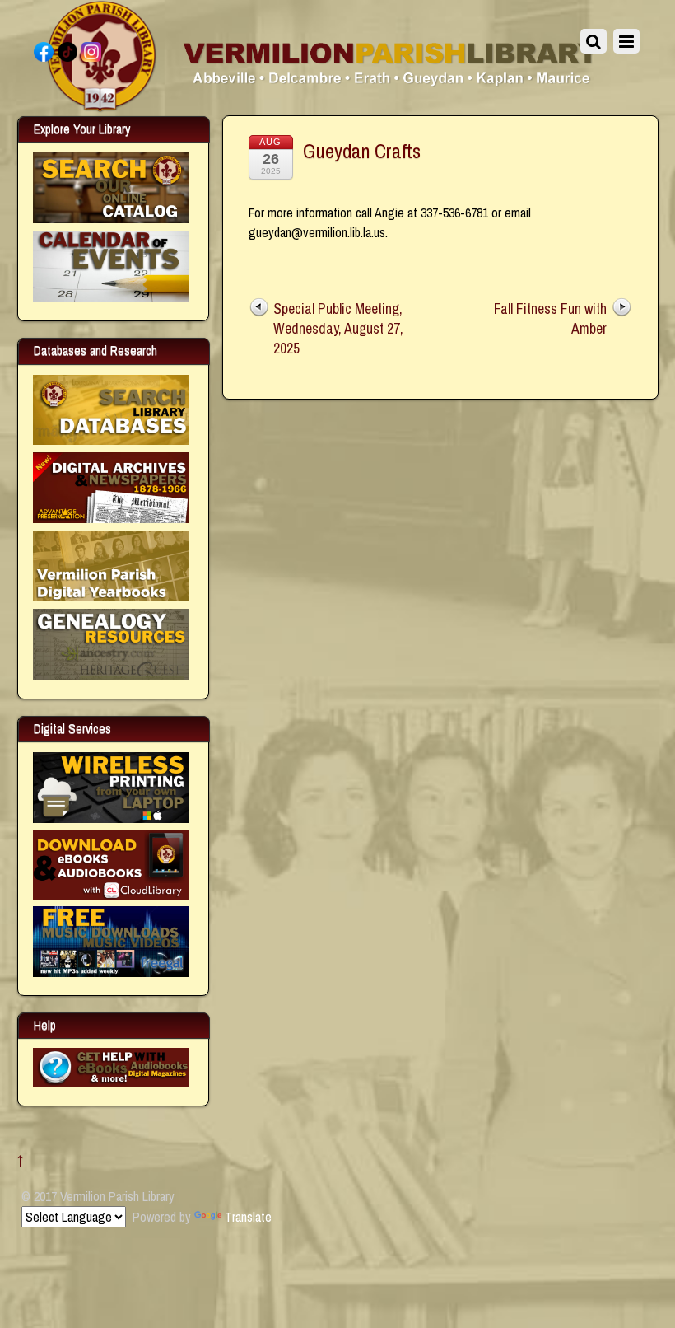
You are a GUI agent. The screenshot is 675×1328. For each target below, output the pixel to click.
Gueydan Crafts (362, 151)
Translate (248, 1217)
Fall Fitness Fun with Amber (550, 318)
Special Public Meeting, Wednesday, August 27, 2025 (338, 328)
